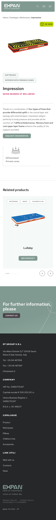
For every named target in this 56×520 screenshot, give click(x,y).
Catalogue (13, 17)
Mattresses (25, 17)
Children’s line (38, 201)
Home (5, 17)
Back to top (9, 509)
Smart (25, 201)
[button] (42, 273)
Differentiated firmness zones (19, 80)
